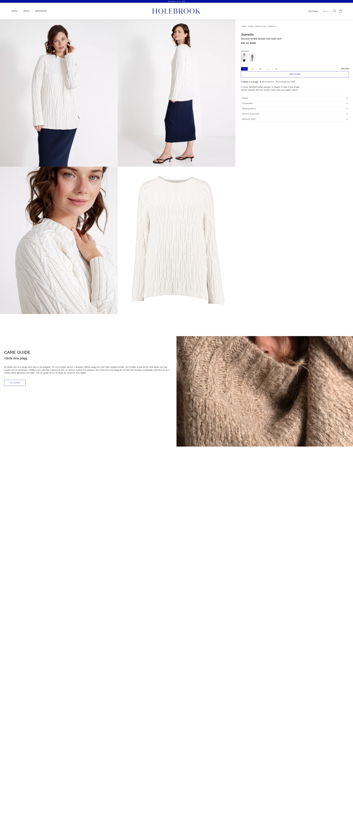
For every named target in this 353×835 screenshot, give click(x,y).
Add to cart (294, 74)
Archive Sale (260, 26)
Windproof (41, 11)
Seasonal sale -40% (176, 1)
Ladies (14, 11)
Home (243, 26)
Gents (26, 11)
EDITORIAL (313, 11)
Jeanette (272, 26)
